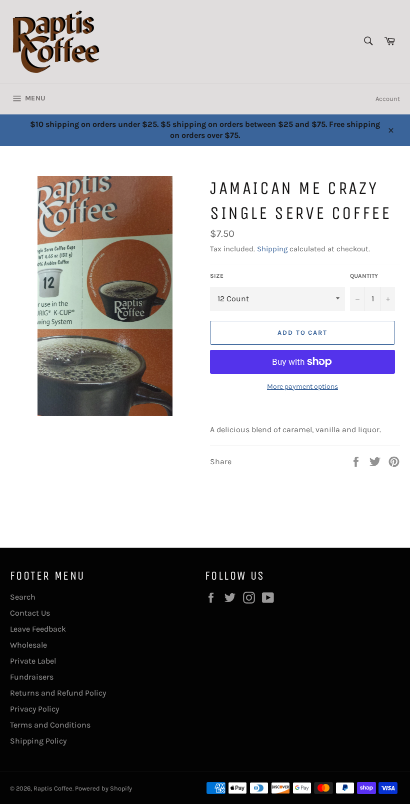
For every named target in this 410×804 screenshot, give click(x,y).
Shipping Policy (38, 741)
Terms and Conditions (50, 725)
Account (388, 98)
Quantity (364, 275)
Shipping (272, 248)
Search (23, 597)
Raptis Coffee (53, 788)
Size (217, 275)
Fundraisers (32, 677)
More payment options (302, 386)
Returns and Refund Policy (58, 693)
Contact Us (30, 613)
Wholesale (28, 645)
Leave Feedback (38, 629)
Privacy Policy (34, 709)
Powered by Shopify (103, 788)
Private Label (33, 661)
